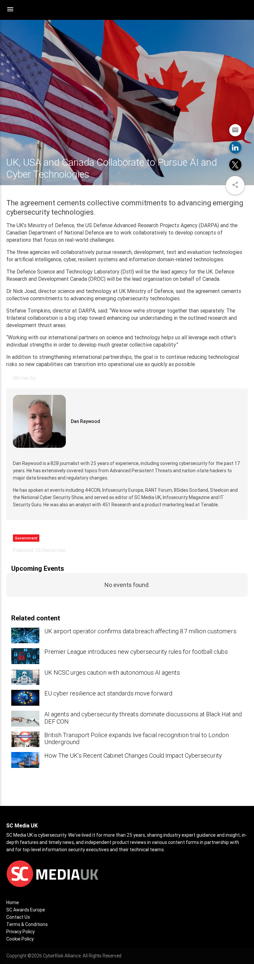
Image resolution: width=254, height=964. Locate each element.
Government (26, 538)
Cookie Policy (20, 939)
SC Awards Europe (25, 910)
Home (12, 902)
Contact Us (18, 917)
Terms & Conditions (27, 924)
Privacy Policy (20, 932)
